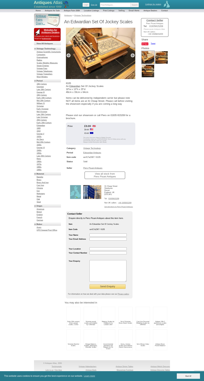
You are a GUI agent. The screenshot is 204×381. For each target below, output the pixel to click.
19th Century (42, 95)
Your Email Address (77, 239)
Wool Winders (42, 77)
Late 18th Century (44, 89)
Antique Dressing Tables (160, 370)
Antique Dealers (150, 11)
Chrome (40, 188)
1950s (39, 153)
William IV (41, 103)
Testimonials (57, 366)
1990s (39, 170)
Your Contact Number (78, 253)
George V (40, 134)
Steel (39, 202)
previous (68, 55)
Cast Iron (40, 185)
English (40, 215)
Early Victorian (42, 109)
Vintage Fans (42, 68)
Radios (39, 60)
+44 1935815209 (124, 203)
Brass (39, 180)
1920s (39, 137)
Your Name (73, 235)
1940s (39, 150)
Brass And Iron (43, 183)
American (40, 209)
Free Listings (108, 11)
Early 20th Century (44, 123)
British (39, 212)
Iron (38, 191)
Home (38, 11)
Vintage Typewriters (44, 74)
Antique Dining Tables (124, 366)
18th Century (42, 84)
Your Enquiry (74, 261)
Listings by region (153, 4)
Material (40, 174)
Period (39, 81)
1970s (39, 164)
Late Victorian (42, 117)
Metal (39, 196)
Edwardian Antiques (92, 152)
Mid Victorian (42, 112)
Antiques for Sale (52, 11)
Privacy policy (123, 294)
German (40, 220)
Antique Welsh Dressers (160, 366)
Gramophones (42, 57)
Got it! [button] (188, 376)
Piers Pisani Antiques (92, 168)
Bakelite (40, 177)
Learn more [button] (89, 376)
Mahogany (41, 194)
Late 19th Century (44, 114)
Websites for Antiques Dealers (50, 31)
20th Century (42, 120)
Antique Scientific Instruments (49, 52)
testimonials (46, 39)
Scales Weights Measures (47, 63)
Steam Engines (43, 66)
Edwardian (41, 125)
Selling (122, 11)
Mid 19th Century (43, 101)
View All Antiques (44, 43)
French (39, 217)
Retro (39, 159)
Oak (38, 199)
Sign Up (94, 5)
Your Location (75, 249)
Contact (164, 11)
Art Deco (40, 139)
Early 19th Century (44, 98)
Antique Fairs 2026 (72, 11)
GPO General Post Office (47, 230)
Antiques (48, 2)
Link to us (49, 370)
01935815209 (113, 199)
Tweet (153, 44)
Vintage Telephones (44, 71)
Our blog (58, 370)
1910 (39, 131)
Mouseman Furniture (125, 370)
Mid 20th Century (43, 142)
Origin (39, 206)
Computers (41, 55)
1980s (39, 167)
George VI (41, 148)
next (133, 55)
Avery (39, 227)
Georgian (40, 87)
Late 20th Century (44, 156)
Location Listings (91, 11)
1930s (39, 145)
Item (70, 224)
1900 (39, 128)
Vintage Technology (92, 148)
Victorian (40, 106)
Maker (39, 224)
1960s (39, 161)
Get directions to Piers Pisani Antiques (118, 207)
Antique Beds (91, 370)
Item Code (73, 229)
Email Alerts (134, 11)
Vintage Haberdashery (87, 366)
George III (41, 92)
